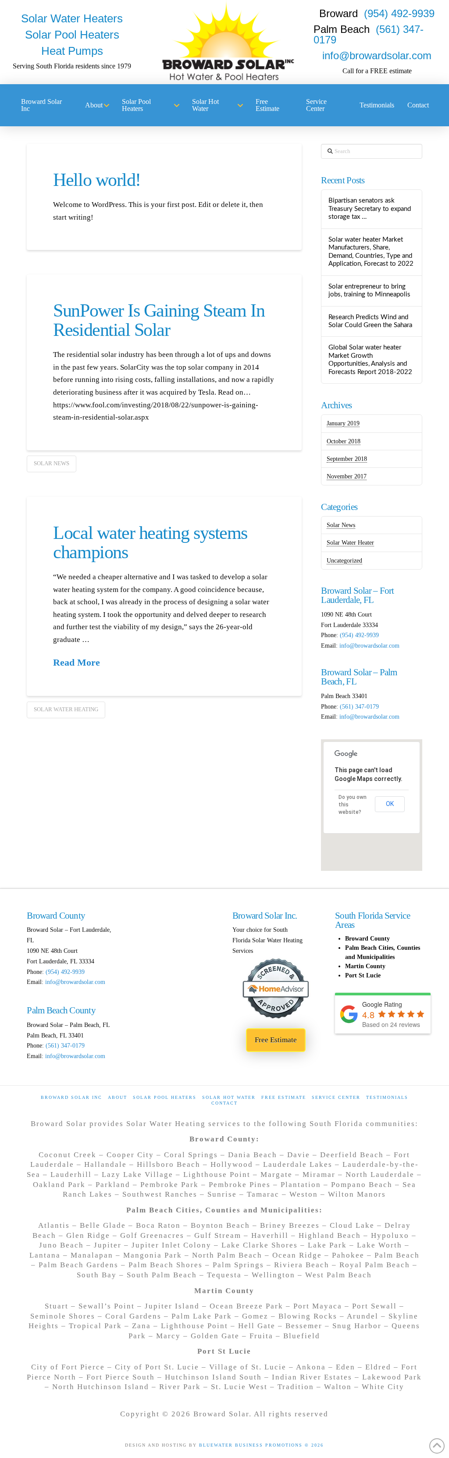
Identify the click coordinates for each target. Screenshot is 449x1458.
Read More (76, 662)
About (117, 1097)
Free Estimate (283, 1097)
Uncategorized (344, 560)
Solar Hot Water (229, 1097)
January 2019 (343, 423)
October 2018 (343, 441)
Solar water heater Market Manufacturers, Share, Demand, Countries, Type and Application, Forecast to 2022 (370, 251)
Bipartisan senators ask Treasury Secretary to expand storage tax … (369, 208)
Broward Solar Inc (71, 1097)
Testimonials (387, 1097)
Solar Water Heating (66, 709)
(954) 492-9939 (399, 13)
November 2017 (347, 476)
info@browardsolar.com (376, 55)
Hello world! (96, 180)
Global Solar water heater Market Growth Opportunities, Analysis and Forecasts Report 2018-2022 (370, 359)
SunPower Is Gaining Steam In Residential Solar (158, 320)
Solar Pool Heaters (164, 1097)
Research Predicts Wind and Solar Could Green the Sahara (370, 321)
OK (390, 803)
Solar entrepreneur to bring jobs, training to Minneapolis (369, 290)
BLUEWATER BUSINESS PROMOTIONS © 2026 (261, 1445)
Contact (224, 1103)
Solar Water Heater (350, 542)
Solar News (51, 463)
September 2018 (347, 459)
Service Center (336, 1097)
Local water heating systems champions (150, 542)
